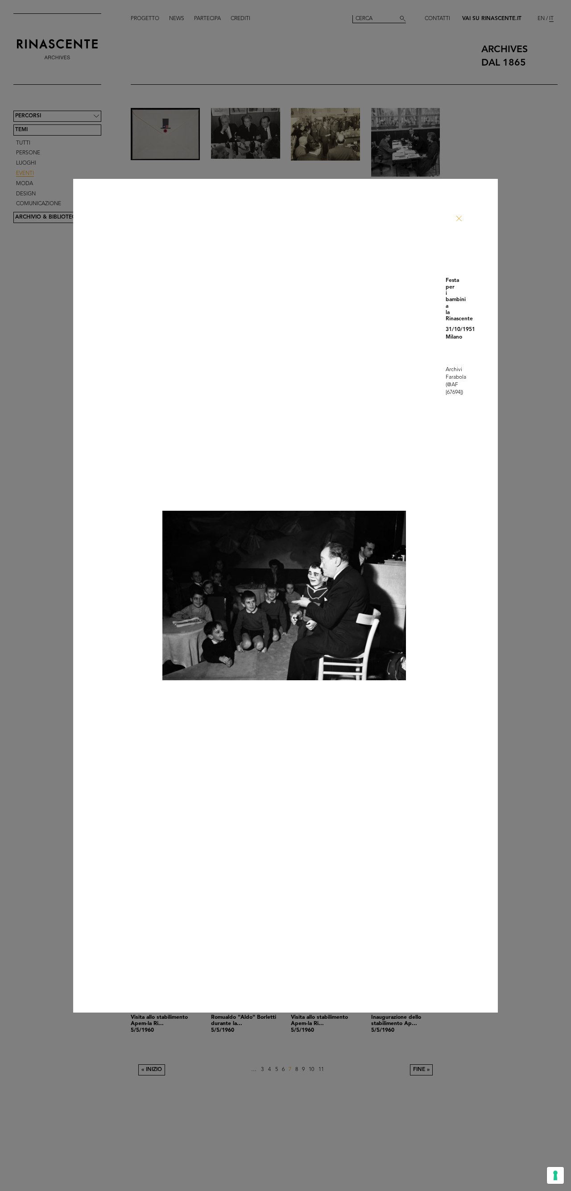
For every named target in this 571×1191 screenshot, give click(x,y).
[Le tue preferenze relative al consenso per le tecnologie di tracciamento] (555, 1175)
